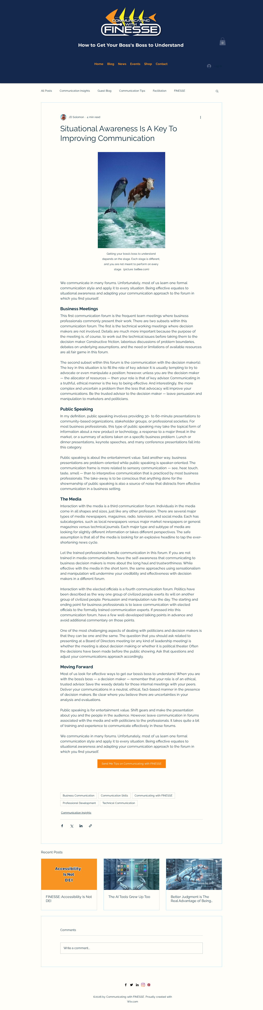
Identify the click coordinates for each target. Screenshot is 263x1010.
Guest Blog (104, 90)
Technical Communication (118, 803)
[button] (222, 41)
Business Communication (78, 795)
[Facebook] (126, 985)
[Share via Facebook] (62, 826)
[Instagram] (143, 985)
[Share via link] (90, 826)
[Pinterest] (149, 985)
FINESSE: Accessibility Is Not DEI (69, 899)
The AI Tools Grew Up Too (129, 897)
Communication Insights (75, 90)
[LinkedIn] (137, 985)
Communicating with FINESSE (154, 795)
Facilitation (159, 90)
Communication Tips (132, 90)
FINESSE (179, 90)
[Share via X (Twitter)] (71, 826)
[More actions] (200, 117)
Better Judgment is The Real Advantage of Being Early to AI (191, 899)
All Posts (46, 90)
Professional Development (79, 803)
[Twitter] (131, 985)
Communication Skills (114, 795)
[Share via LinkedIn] (81, 826)
